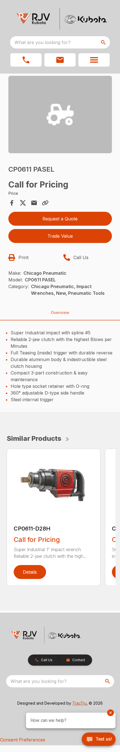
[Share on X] (23, 202)
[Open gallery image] (60, 114)
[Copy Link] (45, 202)
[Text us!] (98, 739)
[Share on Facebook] (11, 202)
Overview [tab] (60, 312)
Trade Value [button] (60, 236)
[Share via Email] (34, 202)
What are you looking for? (43, 42)
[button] (26, 60)
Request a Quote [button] (60, 219)
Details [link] (30, 572)
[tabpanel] (60, 115)
